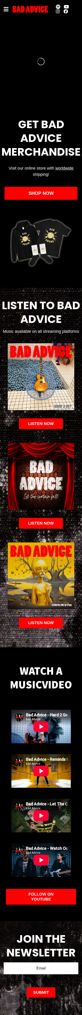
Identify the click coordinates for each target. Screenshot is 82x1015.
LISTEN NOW (41, 523)
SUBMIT (41, 992)
